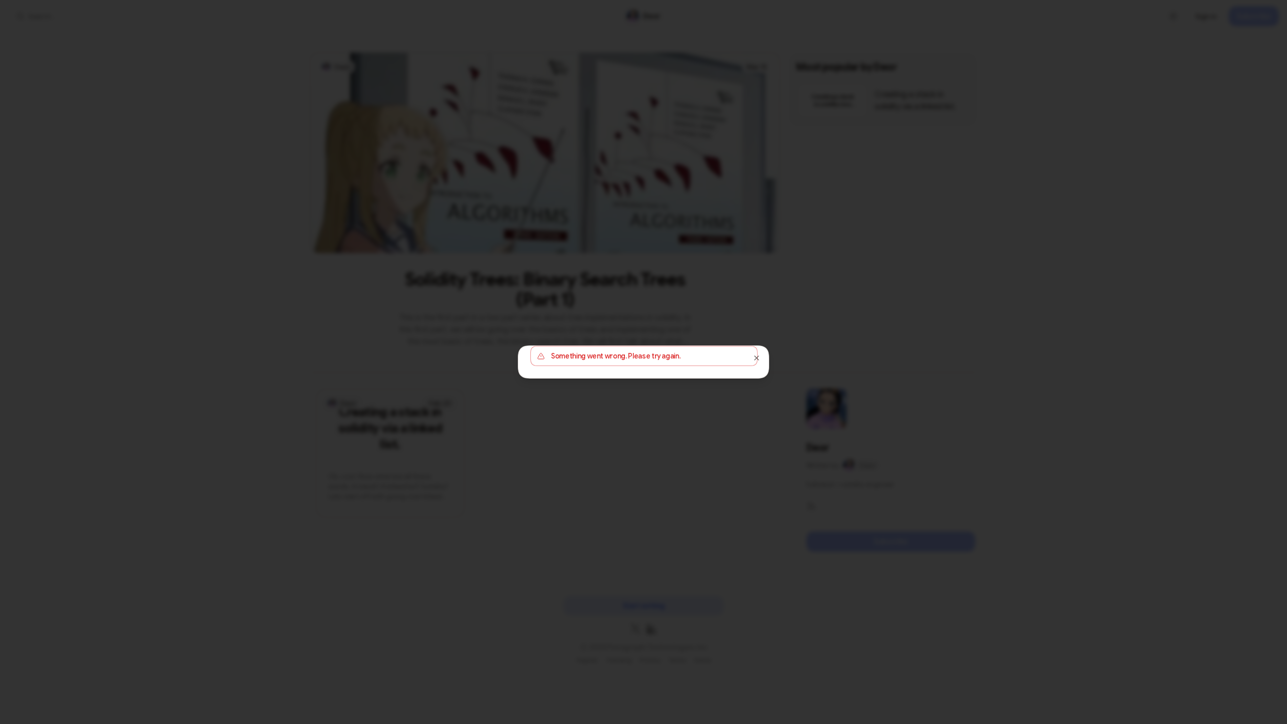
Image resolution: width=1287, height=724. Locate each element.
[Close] (757, 358)
